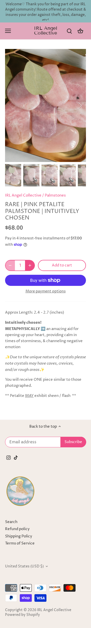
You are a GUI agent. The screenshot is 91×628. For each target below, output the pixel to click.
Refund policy (17, 529)
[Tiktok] (16, 457)
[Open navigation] (8, 31)
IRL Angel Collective (45, 30)
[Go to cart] (80, 31)
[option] (45, 105)
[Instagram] (8, 457)
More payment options (46, 291)
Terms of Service (20, 543)
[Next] (79, 105)
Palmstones (55, 195)
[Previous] (11, 105)
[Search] (69, 31)
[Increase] (30, 265)
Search (11, 522)
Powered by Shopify (22, 615)
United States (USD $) (24, 566)
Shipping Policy (18, 536)
